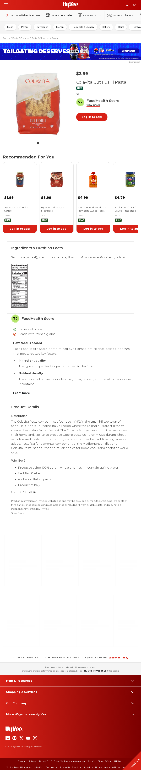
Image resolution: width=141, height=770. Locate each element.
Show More (17, 513)
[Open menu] (6, 5)
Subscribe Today (118, 657)
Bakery (106, 27)
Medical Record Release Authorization (24, 767)
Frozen (60, 27)
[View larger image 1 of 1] (38, 103)
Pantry (24, 27)
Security (92, 761)
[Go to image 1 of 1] (38, 143)
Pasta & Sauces (20, 38)
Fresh (10, 27)
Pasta (55, 38)
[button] (93, 105)
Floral (121, 27)
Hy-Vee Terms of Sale (96, 670)
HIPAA (117, 761)
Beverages (42, 27)
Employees (51, 767)
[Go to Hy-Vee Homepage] (71, 5)
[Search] (127, 5)
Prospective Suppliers (70, 767)
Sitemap (22, 761)
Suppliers (88, 767)
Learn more (21, 393)
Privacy (32, 761)
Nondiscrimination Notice (107, 767)
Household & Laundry (83, 27)
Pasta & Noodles (40, 38)
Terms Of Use (104, 761)
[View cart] (134, 5)
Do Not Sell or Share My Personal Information (62, 761)
